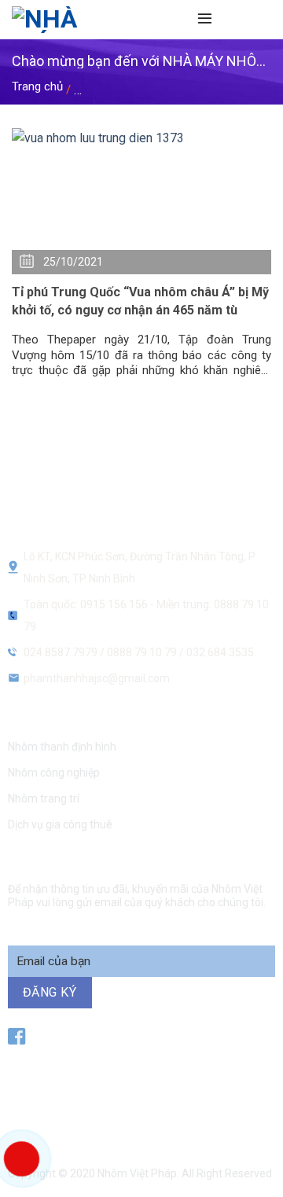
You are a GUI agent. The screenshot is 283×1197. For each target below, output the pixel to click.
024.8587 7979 (60, 652)
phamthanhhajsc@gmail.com (97, 678)
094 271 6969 (159, 1112)
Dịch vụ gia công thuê (60, 824)
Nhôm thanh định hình (62, 746)
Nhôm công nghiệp (54, 772)
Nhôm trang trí (43, 798)
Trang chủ (37, 86)
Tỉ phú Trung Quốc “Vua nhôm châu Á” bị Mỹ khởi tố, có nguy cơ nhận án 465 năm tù (140, 301)
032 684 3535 (220, 652)
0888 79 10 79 (143, 652)
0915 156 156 (156, 1072)
